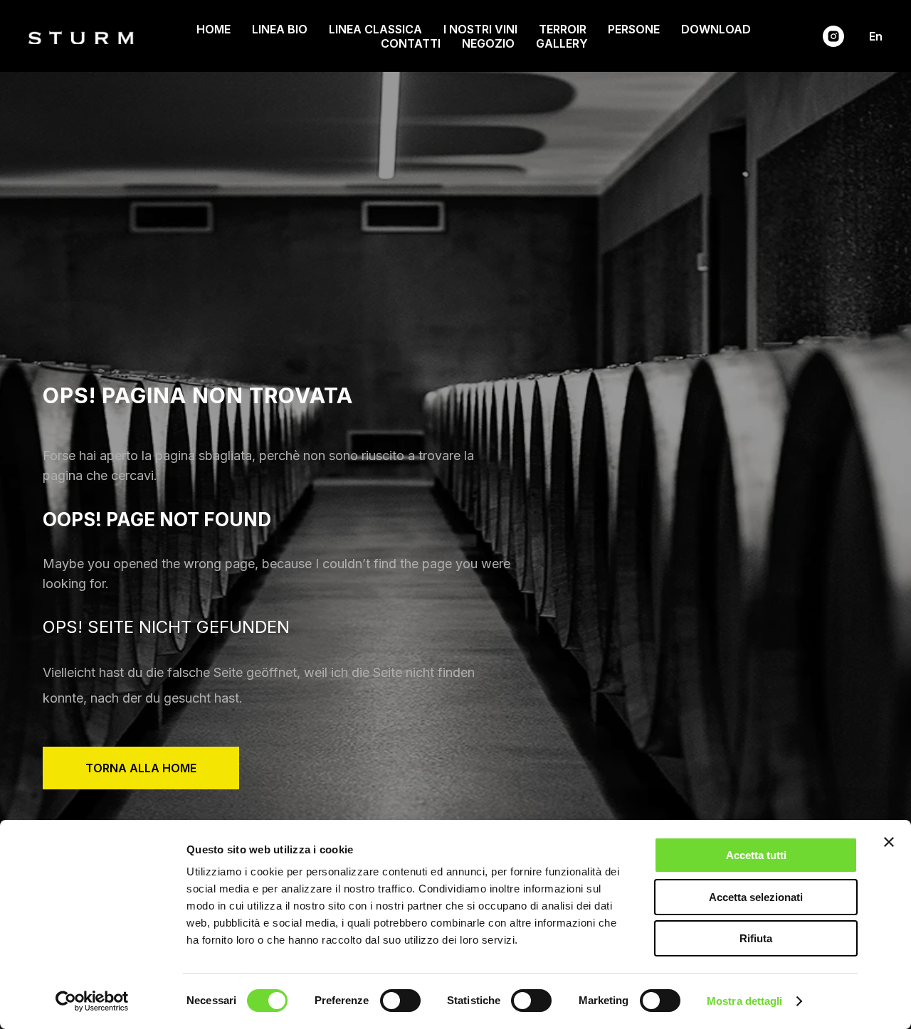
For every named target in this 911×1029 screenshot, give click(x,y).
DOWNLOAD (716, 29)
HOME (213, 29)
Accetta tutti (756, 855)
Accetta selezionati (756, 897)
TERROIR (562, 29)
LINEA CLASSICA (375, 29)
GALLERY (562, 43)
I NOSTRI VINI (480, 29)
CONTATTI (411, 43)
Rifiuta (755, 938)
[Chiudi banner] (889, 842)
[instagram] (833, 36)
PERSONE (634, 29)
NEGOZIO (488, 43)
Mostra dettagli (745, 1001)
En (876, 36)
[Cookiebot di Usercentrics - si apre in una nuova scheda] (92, 1001)
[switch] (400, 1000)
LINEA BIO (279, 29)
